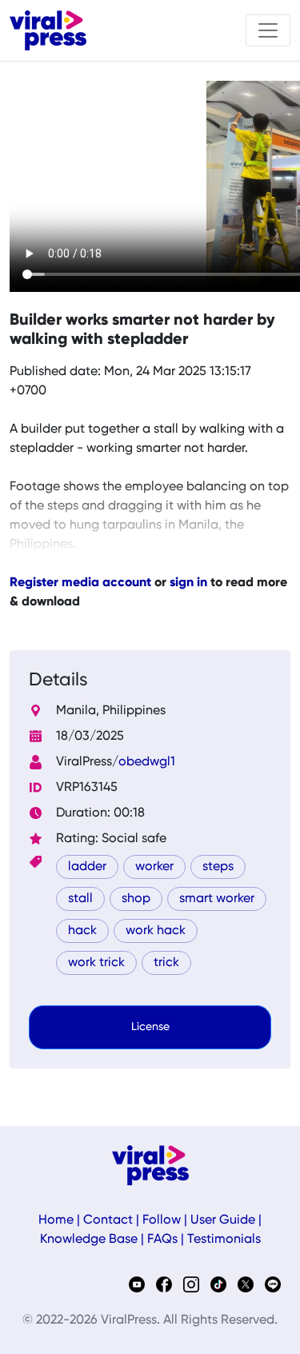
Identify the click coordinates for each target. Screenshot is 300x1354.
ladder (87, 867)
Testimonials (224, 1239)
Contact (108, 1220)
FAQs (162, 1239)
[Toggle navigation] (268, 30)
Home (56, 1220)
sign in (188, 583)
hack (82, 931)
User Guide (222, 1220)
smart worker (216, 899)
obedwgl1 (146, 762)
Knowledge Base (89, 1239)
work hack (156, 931)
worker (154, 867)
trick (166, 963)
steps (218, 867)
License (150, 1026)
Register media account (80, 583)
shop (136, 899)
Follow (161, 1220)
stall (80, 899)
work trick (96, 963)
